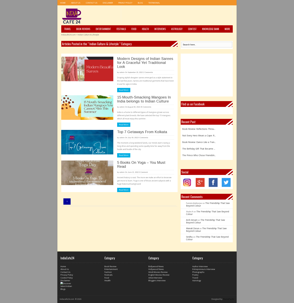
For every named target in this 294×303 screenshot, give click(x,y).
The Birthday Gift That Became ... (198, 148)
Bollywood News (156, 266)
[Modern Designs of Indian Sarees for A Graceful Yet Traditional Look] (87, 69)
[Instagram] (187, 186)
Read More (123, 90)
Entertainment (103, 29)
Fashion (108, 272)
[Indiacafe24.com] (71, 16)
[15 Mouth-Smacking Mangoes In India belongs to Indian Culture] (87, 107)
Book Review (110, 266)
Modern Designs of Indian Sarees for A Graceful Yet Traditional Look (145, 63)
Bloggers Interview (157, 280)
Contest (192, 29)
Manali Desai (192, 228)
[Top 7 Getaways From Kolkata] (87, 142)
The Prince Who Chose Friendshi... (199, 154)
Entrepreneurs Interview (203, 269)
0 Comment (143, 172)
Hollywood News (156, 269)
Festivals (121, 29)
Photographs (198, 272)
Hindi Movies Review (158, 272)
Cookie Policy (66, 277)
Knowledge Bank (210, 29)
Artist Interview (155, 277)
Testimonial (154, 3)
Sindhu (189, 236)
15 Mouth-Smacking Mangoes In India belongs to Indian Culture (144, 99)
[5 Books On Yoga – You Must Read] (87, 173)
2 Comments (148, 72)
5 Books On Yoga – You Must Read (141, 164)
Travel (67, 29)
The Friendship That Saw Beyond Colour (208, 204)
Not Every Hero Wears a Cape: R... (199, 134)
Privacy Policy (125, 3)
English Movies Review (158, 274)
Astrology (177, 29)
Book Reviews (83, 29)
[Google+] (200, 186)
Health (145, 29)
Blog (140, 3)
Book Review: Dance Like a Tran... (199, 141)
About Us (75, 3)
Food (133, 29)
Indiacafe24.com (68, 34)
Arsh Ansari (191, 219)
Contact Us (91, 3)
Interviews (160, 29)
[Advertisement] (177, 15)
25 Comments (146, 107)
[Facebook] (213, 186)
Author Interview (200, 266)
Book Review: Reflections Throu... (198, 128)
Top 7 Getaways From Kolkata (142, 132)
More (227, 29)
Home (63, 3)
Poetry (195, 274)
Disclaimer (108, 3)
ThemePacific (228, 299)
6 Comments (143, 137)
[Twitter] (226, 186)
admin (121, 72)
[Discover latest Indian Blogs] (81, 286)
